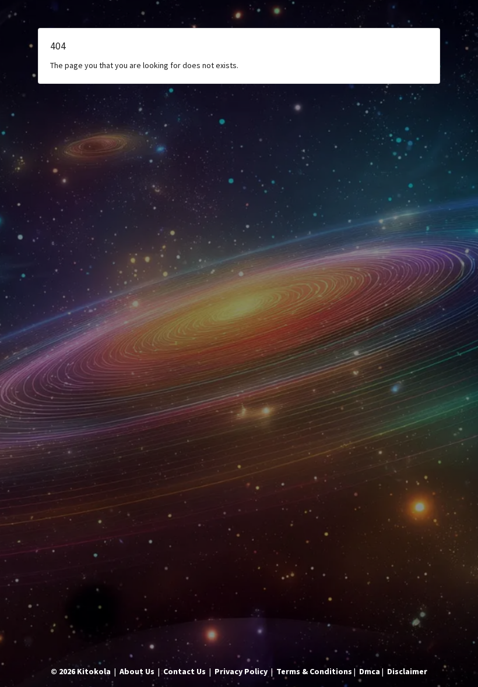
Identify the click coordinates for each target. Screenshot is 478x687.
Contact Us (184, 671)
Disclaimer (407, 671)
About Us (136, 671)
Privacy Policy (241, 671)
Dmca (369, 671)
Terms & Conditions (314, 671)
